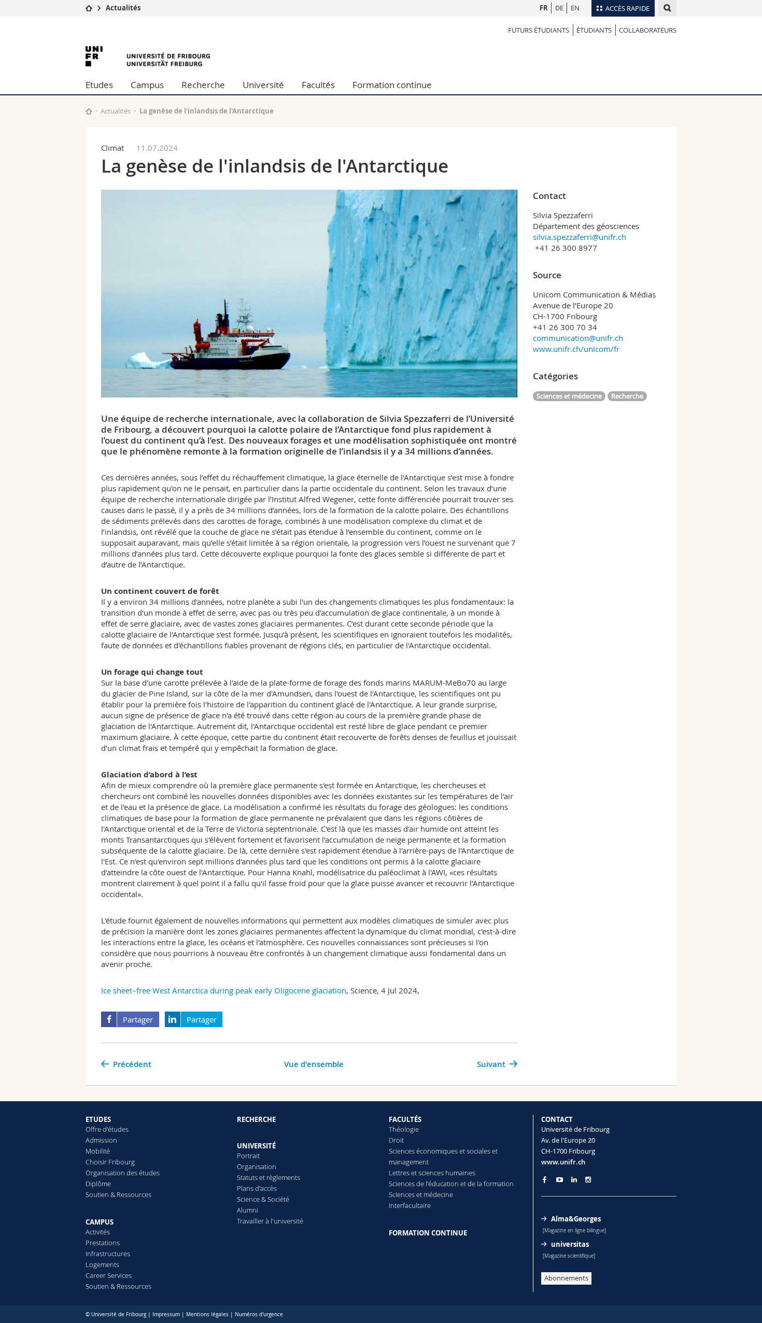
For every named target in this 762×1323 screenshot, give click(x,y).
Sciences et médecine (569, 396)
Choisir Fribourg (110, 1161)
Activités (98, 1231)
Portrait (248, 1155)
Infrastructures (108, 1253)
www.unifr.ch (563, 1161)
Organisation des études (123, 1172)
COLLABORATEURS (647, 30)
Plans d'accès (257, 1188)
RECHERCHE (256, 1119)
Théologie (404, 1129)
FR (544, 7)
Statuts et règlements (268, 1177)
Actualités (123, 7)
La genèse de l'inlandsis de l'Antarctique (206, 111)
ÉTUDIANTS (594, 30)
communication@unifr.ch (578, 338)
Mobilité (98, 1151)
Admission (101, 1140)
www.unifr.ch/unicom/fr (576, 349)
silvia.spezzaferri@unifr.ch (579, 237)
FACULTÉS (405, 1119)
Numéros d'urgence (259, 1314)
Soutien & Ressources (118, 1194)
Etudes (99, 85)
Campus (147, 85)
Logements (102, 1264)
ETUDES (98, 1119)
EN (575, 7)
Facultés (318, 85)
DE (559, 7)
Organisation (256, 1166)
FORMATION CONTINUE (428, 1232)
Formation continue (392, 85)
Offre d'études (107, 1129)
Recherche (203, 85)
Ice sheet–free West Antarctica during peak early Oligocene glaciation (223, 990)
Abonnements (566, 1278)
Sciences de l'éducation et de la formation (451, 1183)
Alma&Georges (576, 1219)
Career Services (109, 1275)
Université (263, 85)
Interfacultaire (410, 1205)
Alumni (247, 1210)
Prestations (103, 1242)
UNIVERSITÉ (256, 1145)
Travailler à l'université (270, 1221)
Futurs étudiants (538, 30)
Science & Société (263, 1199)
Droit (396, 1140)
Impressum (166, 1314)
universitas (570, 1244)
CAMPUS (100, 1222)
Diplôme (98, 1183)
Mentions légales (207, 1314)
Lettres (399, 1172)
